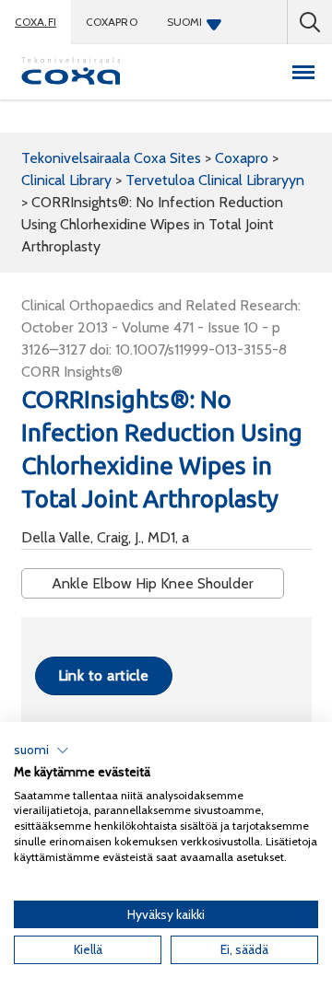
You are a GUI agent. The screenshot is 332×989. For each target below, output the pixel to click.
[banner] (71, 72)
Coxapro (111, 22)
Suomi (185, 22)
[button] (41, 750)
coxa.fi (35, 22)
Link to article (103, 675)
